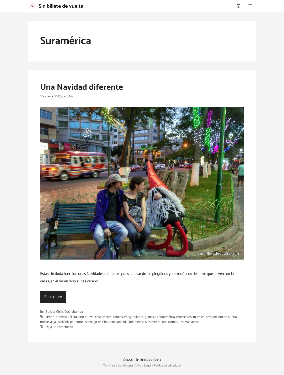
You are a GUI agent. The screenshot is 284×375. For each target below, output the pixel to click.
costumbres (103, 317)
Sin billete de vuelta (61, 6)
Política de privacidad (167, 365)
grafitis (149, 317)
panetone (77, 322)
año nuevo (86, 317)
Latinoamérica (165, 317)
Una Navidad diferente (81, 87)
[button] (250, 6)
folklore (137, 317)
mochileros (184, 317)
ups (181, 322)
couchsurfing (122, 317)
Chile (59, 312)
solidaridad (118, 322)
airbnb (50, 317)
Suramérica (153, 322)
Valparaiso (192, 322)
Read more (53, 297)
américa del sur (66, 317)
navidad (211, 317)
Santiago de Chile (97, 322)
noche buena (227, 317)
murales (198, 317)
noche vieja (48, 322)
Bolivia (50, 312)
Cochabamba (73, 312)
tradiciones (169, 322)
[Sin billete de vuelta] (32, 6)
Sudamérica (135, 322)
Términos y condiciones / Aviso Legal (127, 365)
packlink (63, 322)
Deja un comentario (59, 327)
